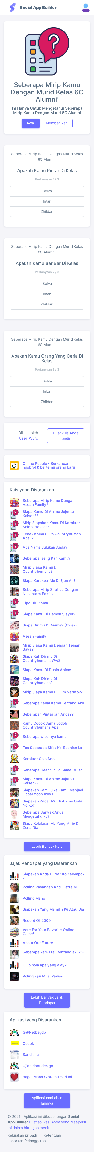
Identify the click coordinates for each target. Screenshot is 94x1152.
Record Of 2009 (37, 920)
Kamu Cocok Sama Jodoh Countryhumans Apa (45, 725)
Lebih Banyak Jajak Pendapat (47, 1000)
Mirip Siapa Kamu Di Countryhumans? (40, 569)
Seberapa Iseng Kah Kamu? (46, 558)
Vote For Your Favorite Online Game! (48, 931)
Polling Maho (34, 898)
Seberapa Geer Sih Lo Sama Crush (53, 770)
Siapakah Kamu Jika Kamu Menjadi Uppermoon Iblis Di (53, 792)
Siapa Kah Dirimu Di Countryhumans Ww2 (41, 658)
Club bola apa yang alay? (45, 965)
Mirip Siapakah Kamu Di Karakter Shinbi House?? (51, 524)
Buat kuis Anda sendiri (65, 436)
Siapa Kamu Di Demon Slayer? (49, 614)
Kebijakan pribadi (22, 1135)
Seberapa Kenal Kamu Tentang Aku (53, 703)
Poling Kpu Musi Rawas (43, 976)
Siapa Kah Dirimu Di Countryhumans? (40, 680)
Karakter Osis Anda (40, 758)
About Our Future (38, 942)
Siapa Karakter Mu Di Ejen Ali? (49, 580)
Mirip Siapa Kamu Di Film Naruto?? (53, 692)
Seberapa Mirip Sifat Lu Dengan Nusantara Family (50, 591)
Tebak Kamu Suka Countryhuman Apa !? (52, 536)
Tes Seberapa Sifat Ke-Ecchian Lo (52, 747)
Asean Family (34, 636)
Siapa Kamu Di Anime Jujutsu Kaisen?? (48, 513)
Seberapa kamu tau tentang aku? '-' (53, 954)
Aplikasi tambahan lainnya (47, 1100)
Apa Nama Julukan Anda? (45, 547)
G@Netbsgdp (34, 1032)
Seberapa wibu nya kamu (45, 736)
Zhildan (47, 211)
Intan (47, 201)
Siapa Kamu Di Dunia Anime (47, 669)
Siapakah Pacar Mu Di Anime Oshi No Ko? (52, 803)
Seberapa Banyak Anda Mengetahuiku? (43, 814)
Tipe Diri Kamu (35, 603)
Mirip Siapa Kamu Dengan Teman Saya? (51, 647)
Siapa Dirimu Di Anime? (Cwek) (50, 625)
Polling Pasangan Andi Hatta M (50, 887)
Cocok (28, 1043)
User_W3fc (28, 438)
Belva (47, 191)
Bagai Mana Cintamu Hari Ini (47, 1077)
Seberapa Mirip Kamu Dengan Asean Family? (48, 502)
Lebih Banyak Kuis (47, 846)
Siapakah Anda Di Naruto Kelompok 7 (53, 876)
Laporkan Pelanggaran (27, 1140)
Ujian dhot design (38, 1065)
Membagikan (56, 123)
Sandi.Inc (31, 1054)
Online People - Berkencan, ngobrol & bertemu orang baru (49, 465)
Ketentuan (52, 1135)
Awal (31, 123)
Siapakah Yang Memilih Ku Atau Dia (53, 909)
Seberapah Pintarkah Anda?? (48, 714)
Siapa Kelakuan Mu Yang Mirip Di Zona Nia (51, 825)
